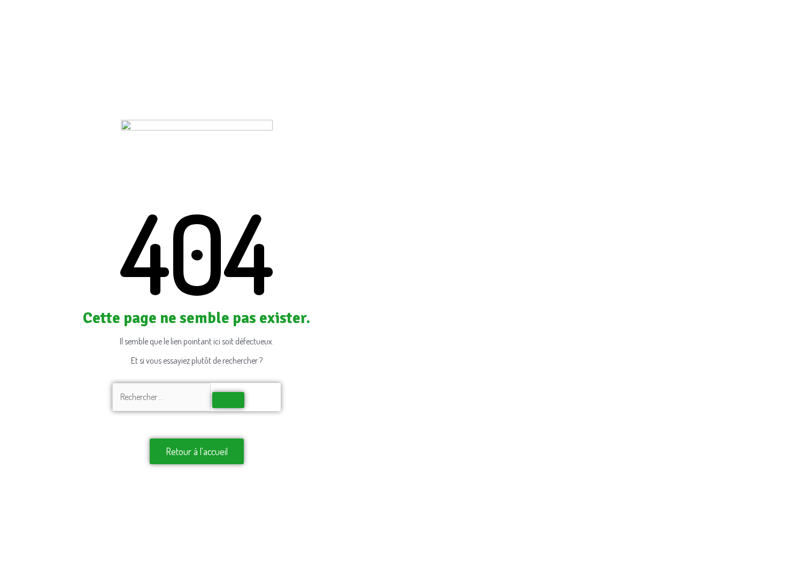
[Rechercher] (228, 400)
